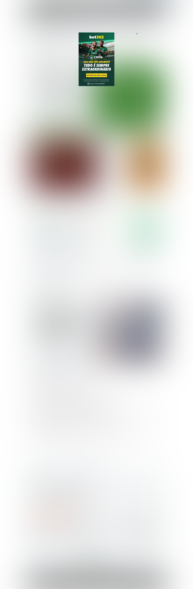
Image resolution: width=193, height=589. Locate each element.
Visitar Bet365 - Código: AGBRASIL (146, 223)
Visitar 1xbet (146, 244)
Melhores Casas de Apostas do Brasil (79, 535)
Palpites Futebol (37, 535)
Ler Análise (146, 229)
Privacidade (113, 583)
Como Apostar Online (72, 542)
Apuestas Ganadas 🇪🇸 (133, 538)
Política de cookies (134, 583)
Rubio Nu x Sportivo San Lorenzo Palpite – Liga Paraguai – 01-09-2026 (112, 143)
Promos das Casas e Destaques (77, 538)
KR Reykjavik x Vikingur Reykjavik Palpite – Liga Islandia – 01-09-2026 (112, 188)
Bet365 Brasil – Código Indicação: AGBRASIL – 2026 (48, 482)
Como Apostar (117, 4)
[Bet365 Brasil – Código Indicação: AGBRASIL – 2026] (47, 230)
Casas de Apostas (72, 4)
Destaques (96, 4)
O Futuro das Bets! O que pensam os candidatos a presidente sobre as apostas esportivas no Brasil (62, 326)
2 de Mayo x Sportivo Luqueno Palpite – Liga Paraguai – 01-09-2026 (111, 155)
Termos (122, 583)
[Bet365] (96, 62)
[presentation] (150, 116)
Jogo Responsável (149, 583)
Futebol (86, 4)
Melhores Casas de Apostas (122, 207)
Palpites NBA (36, 542)
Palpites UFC (36, 538)
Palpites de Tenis (38, 546)
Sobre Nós (103, 583)
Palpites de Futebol (96, 128)
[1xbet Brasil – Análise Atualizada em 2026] (47, 251)
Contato (102, 585)
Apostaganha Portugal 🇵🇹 (135, 535)
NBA (106, 4)
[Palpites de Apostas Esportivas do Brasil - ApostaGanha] (40, 4)
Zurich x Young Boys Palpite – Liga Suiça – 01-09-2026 (113, 177)
